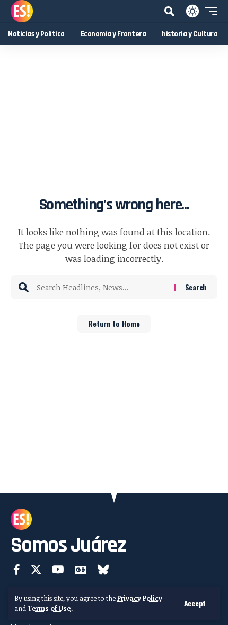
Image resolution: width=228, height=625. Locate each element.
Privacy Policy (139, 598)
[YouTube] (58, 569)
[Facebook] (17, 569)
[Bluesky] (103, 569)
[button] (195, 603)
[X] (36, 569)
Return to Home (113, 323)
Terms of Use (49, 608)
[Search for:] (101, 287)
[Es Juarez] (22, 11)
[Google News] (80, 569)
